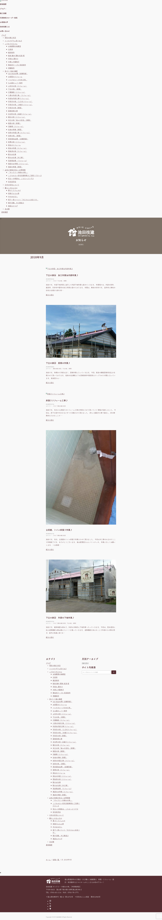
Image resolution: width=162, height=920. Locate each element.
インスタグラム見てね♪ (13, 41)
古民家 (10, 49)
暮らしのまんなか (11, 188)
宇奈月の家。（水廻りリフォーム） (20, 104)
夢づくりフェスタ (14, 190)
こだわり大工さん (11, 44)
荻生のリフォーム (14, 145)
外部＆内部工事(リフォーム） (18, 98)
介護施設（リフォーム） (16, 92)
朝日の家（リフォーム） (16, 117)
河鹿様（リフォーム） (16, 126)
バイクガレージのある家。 (17, 80)
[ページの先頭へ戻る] (0, 873)
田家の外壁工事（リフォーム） (19, 132)
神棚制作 (11, 68)
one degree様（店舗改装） (18, 73)
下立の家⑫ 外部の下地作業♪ (60, 617)
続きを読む (50, 295)
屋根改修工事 (13, 111)
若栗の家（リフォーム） (16, 142)
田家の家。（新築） (15, 136)
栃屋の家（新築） (14, 123)
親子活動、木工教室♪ (16, 203)
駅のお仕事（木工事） (16, 157)
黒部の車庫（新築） (15, 167)
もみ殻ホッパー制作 (15, 83)
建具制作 (11, 52)
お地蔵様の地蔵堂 (14, 46)
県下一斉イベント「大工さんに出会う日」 (23, 199)
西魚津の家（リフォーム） (17, 151)
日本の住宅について (12, 185)
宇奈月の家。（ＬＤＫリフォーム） (20, 101)
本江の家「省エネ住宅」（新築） (19, 120)
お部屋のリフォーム (15, 76)
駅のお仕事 (12, 154)
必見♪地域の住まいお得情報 (15, 170)
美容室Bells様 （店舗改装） (18, 139)
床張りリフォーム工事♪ (57, 400)
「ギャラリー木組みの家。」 (18, 172)
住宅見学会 (12, 181)
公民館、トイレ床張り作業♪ (59, 530)
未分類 (7, 209)
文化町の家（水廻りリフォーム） (20, 114)
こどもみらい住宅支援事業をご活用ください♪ (25, 175)
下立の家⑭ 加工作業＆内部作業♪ (62, 275)
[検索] (113, 672)
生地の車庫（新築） (15, 129)
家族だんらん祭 (13, 193)
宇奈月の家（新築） (15, 108)
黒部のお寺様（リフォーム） (18, 163)
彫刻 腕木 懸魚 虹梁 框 (16, 55)
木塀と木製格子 (13, 62)
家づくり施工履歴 (11, 71)
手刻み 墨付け (13, 58)
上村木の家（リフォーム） (17, 86)
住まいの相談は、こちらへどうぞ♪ (21, 178)
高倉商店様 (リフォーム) (17, 160)
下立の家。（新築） (15, 89)
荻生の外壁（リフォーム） (17, 148)
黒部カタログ (13, 206)
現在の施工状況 (10, 37)
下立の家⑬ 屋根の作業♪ (58, 363)
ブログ (3, 35)
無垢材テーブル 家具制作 (17, 65)
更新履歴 (4, 212)
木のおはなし (13, 196)
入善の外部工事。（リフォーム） (19, 95)
